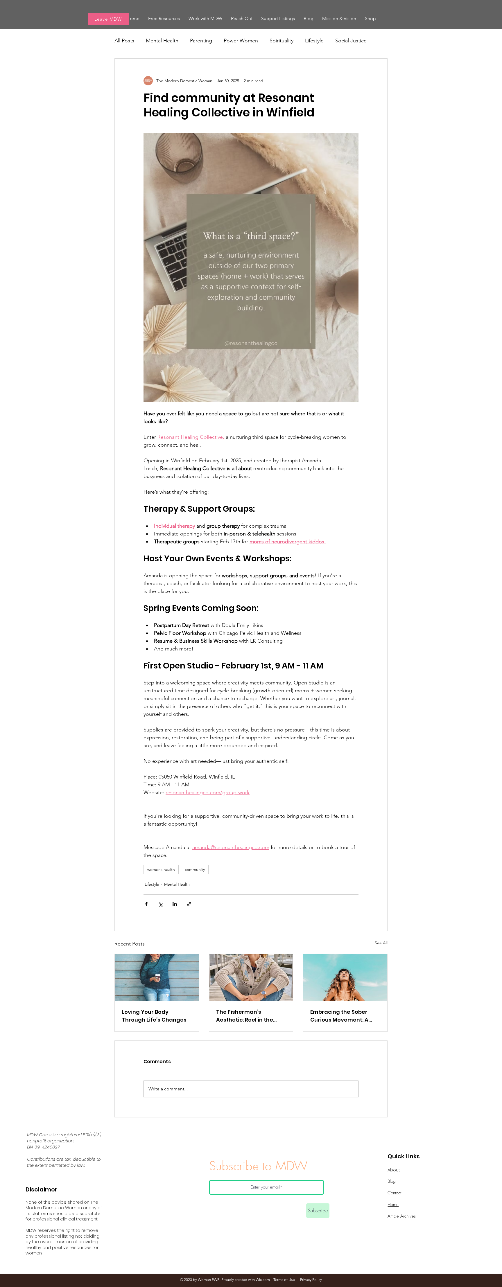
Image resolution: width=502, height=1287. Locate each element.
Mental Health (162, 40)
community (195, 869)
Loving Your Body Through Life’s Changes (154, 1015)
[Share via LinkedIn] (175, 904)
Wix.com (263, 1279)
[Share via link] (189, 904)
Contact (394, 1193)
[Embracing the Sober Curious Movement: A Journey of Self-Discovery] (345, 977)
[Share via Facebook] (146, 904)
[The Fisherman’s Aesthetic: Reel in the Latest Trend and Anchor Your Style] (251, 977)
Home (393, 1204)
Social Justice (351, 40)
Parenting (201, 40)
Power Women (241, 40)
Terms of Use (284, 1279)
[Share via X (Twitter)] (160, 904)
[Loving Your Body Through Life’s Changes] (157, 977)
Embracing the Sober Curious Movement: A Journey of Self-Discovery (339, 1016)
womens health (161, 869)
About (394, 1170)
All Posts (124, 40)
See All (381, 943)
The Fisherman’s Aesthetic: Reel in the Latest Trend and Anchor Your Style (250, 1016)
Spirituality (281, 40)
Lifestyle (314, 40)
